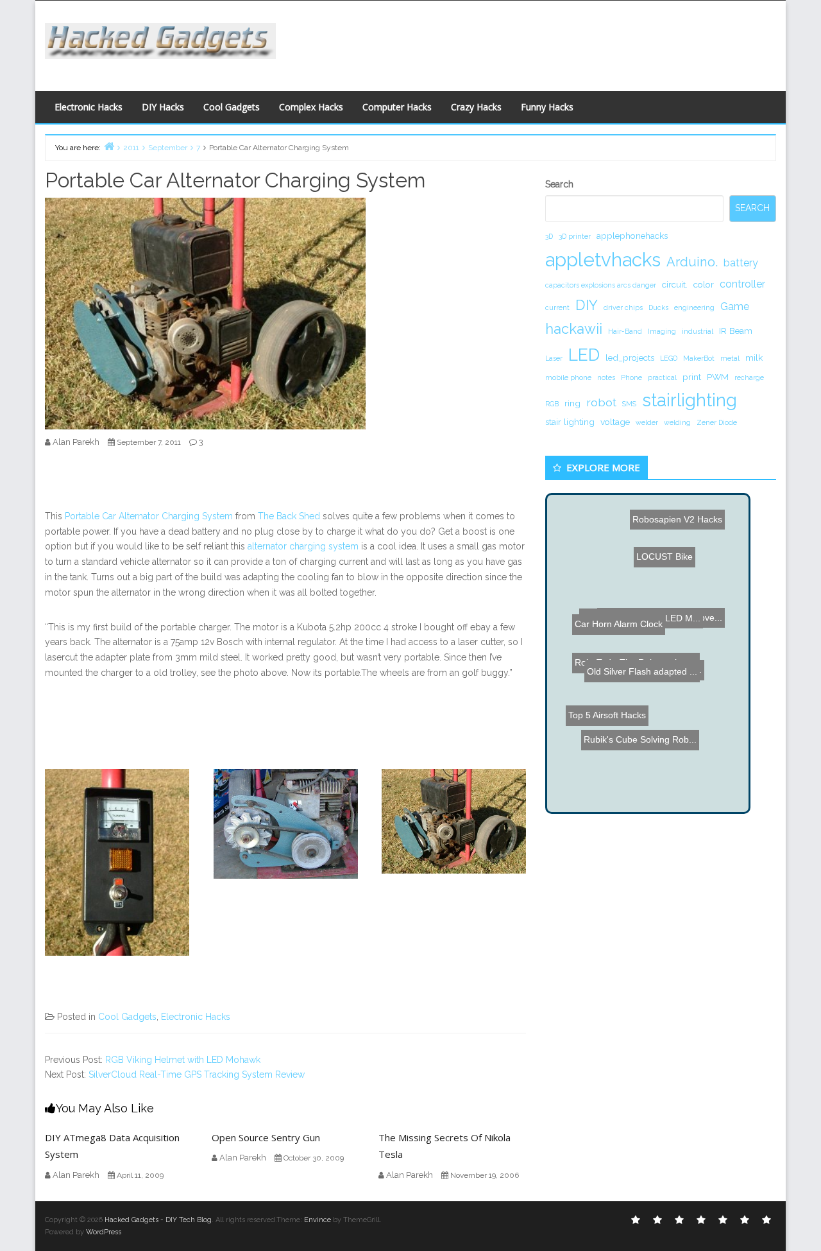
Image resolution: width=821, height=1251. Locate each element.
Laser (554, 358)
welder (647, 422)
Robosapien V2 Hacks (678, 525)
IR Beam (735, 330)
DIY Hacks (163, 107)
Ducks (658, 307)
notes (606, 377)
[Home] (109, 146)
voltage (615, 422)
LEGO (668, 358)
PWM (718, 377)
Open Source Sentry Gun (266, 1137)
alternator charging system (303, 546)
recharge (749, 377)
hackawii (573, 328)
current (557, 307)
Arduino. (692, 262)
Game (734, 306)
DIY (586, 305)
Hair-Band (625, 331)
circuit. (675, 284)
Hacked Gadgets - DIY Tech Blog (158, 1220)
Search (559, 184)
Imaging (662, 331)
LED (584, 355)
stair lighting (570, 422)
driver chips (623, 307)
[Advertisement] (535, 42)
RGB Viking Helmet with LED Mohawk (182, 1060)
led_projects (629, 357)
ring (572, 403)
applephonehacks (632, 235)
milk (754, 357)
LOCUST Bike (662, 538)
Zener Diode (717, 422)
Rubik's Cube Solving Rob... (635, 786)
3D (549, 236)
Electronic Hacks (89, 107)
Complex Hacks (311, 107)
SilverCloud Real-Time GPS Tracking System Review (197, 1074)
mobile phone (568, 377)
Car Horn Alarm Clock (608, 733)
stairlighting (689, 400)
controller (742, 284)
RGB (552, 404)
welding (677, 422)
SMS (629, 404)
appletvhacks (603, 259)
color (703, 284)
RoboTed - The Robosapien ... (641, 702)
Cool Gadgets (231, 107)
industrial (697, 331)
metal (730, 358)
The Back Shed (289, 516)
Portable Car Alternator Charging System (149, 516)
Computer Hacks (397, 107)
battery (741, 263)
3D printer (575, 236)
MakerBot (699, 358)
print (691, 377)
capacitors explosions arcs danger (600, 285)
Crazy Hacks (476, 107)
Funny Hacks (547, 107)
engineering (694, 307)
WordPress (103, 1232)
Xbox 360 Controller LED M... (636, 617)
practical (662, 377)
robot (601, 402)
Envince (317, 1220)
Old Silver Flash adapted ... (631, 579)
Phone (631, 377)
